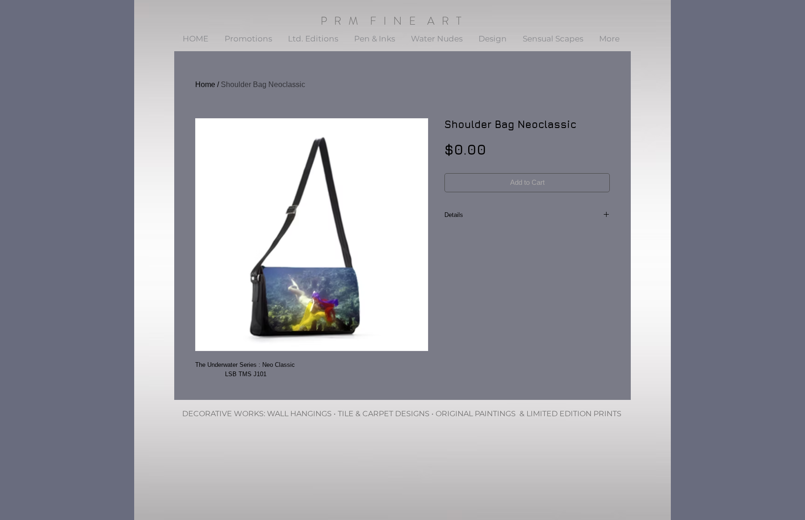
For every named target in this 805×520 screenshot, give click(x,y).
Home (205, 84)
